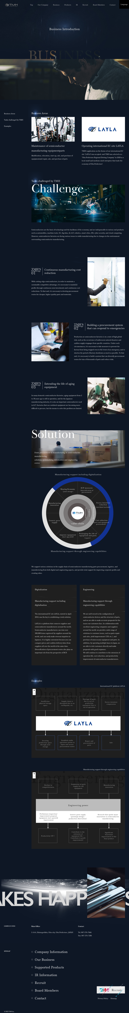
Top (31, 5)
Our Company (43, 5)
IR (77, 5)
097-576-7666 (86, 932)
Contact (112, 5)
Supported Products (49, 967)
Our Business (44, 959)
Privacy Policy (103, 998)
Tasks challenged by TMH (13, 120)
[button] (34, 690)
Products (67, 5)
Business (56, 5)
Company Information (51, 951)
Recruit (85, 5)
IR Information (46, 975)
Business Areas (9, 113)
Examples (7, 126)
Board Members (99, 5)
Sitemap (114, 998)
